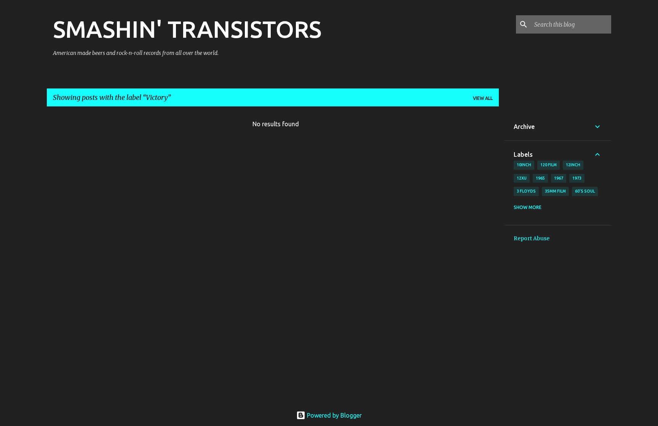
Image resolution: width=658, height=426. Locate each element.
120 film (548, 164)
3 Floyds (526, 191)
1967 (558, 178)
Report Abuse (531, 238)
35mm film (555, 191)
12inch (573, 164)
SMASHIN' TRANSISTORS (187, 29)
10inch (524, 164)
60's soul (585, 191)
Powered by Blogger (333, 415)
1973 (576, 178)
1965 (540, 178)
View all (483, 98)
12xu (522, 178)
